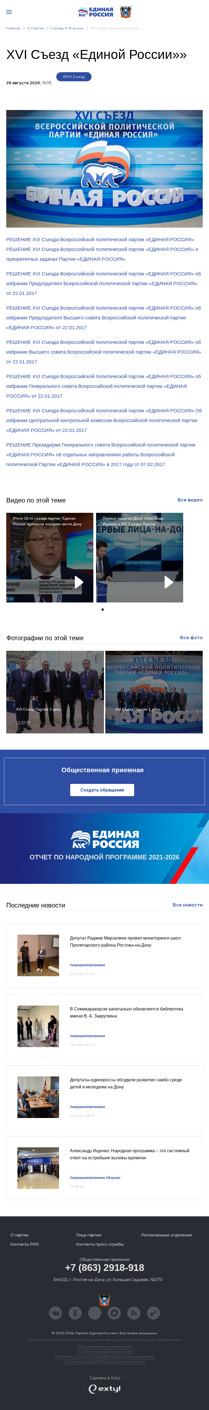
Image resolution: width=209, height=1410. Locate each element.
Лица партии (88, 1235)
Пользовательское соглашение (104, 1347)
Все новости (188, 904)
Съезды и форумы (67, 28)
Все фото (191, 637)
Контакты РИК (24, 1244)
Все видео (190, 500)
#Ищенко (113, 1178)
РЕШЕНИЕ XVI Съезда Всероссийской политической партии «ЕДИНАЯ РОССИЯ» (100, 239)
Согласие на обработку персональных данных (104, 1361)
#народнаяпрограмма (87, 965)
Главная (13, 28)
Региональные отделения (166, 1235)
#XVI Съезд (74, 76)
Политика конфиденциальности (104, 1351)
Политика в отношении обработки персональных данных (105, 1356)
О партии (35, 28)
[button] (103, 609)
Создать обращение (102, 790)
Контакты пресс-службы (100, 1244)
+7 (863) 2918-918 (104, 1267)
